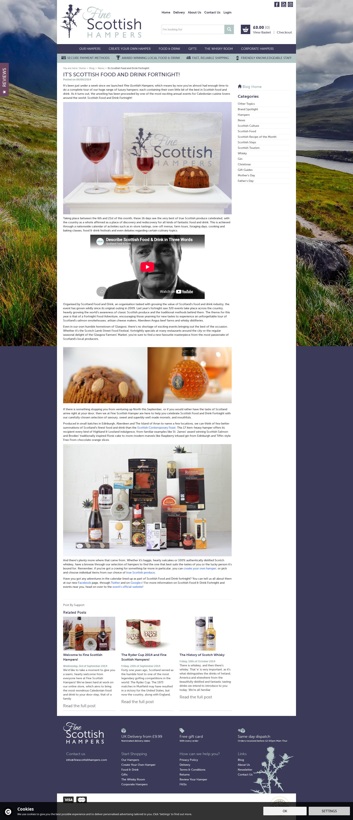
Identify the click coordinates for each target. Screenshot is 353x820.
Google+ (137, 582)
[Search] (229, 29)
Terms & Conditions (192, 769)
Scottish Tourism (249, 148)
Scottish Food (247, 131)
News (241, 120)
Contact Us (245, 774)
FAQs (183, 784)
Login (227, 12)
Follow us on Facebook (276, 4)
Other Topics (246, 104)
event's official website (127, 587)
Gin (240, 159)
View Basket (262, 32)
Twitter (116, 582)
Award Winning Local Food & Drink (151, 58)
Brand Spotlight (248, 109)
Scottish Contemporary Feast (156, 427)
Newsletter (245, 769)
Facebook (84, 582)
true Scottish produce (140, 572)
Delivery (185, 765)
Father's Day (246, 181)
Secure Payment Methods (88, 58)
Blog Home (251, 86)
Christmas (244, 164)
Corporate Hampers (134, 784)
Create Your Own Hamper (138, 765)
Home (166, 12)
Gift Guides (245, 170)
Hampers (244, 115)
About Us (244, 765)
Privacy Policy (189, 760)
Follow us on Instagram (290, 4)
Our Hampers (130, 760)
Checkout (284, 32)
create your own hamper (200, 568)
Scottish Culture (248, 126)
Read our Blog (283, 4)
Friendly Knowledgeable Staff (266, 58)
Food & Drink (130, 769)
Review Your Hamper (193, 779)
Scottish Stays (247, 142)
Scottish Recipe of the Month (257, 137)
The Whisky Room (133, 779)
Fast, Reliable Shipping (210, 58)
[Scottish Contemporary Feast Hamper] (147, 500)
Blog (241, 760)
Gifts (124, 774)
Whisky (242, 153)
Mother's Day (246, 175)
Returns (185, 774)
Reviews (4, 77)
